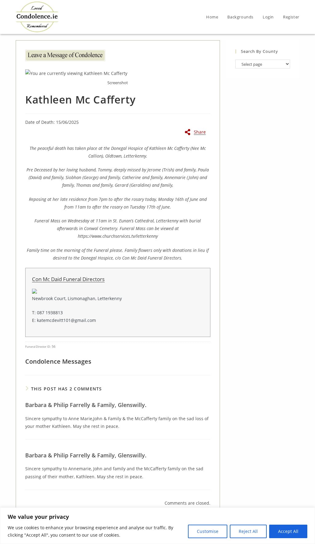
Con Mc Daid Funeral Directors (68, 279)
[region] (157, 525)
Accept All (288, 531)
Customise (207, 531)
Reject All (248, 531)
